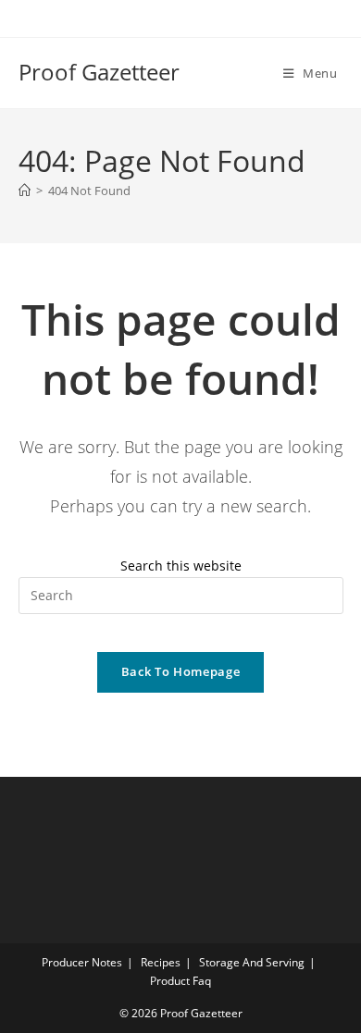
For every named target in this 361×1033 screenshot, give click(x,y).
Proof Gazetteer (99, 71)
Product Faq (180, 981)
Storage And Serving (252, 962)
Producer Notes (82, 962)
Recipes (160, 962)
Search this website (181, 565)
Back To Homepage (180, 671)
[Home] (25, 190)
